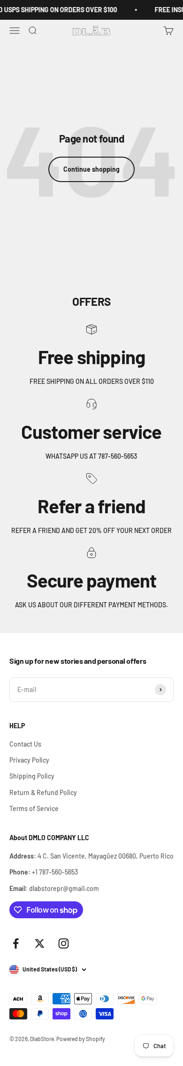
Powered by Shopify (80, 1038)
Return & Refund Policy (43, 792)
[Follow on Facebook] (15, 943)
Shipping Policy (31, 776)
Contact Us (25, 744)
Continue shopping (91, 169)
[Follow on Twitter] (39, 943)
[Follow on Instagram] (63, 943)
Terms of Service (34, 808)
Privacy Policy (29, 760)
